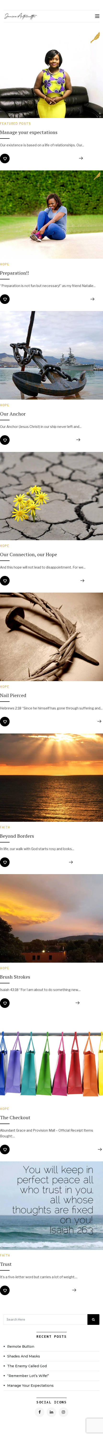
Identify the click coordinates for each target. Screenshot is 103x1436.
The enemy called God (27, 1366)
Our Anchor (13, 414)
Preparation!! (14, 273)
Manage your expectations (29, 132)
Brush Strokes (15, 977)
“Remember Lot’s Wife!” (28, 1376)
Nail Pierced (13, 695)
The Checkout (15, 1117)
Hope (4, 264)
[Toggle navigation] (97, 16)
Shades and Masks (23, 1356)
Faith (5, 827)
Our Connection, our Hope (28, 554)
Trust (6, 1264)
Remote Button (20, 1346)
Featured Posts (15, 123)
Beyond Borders (17, 836)
